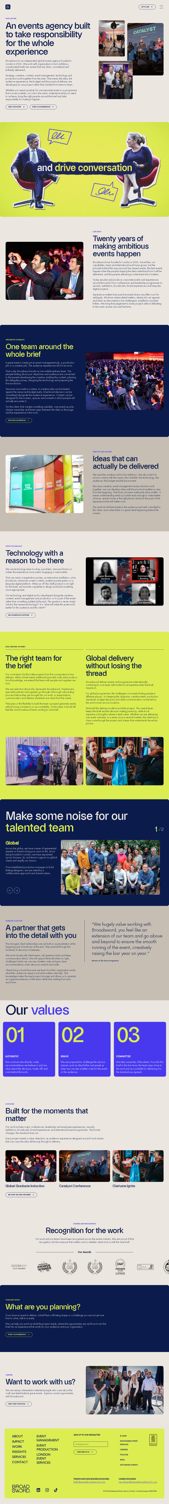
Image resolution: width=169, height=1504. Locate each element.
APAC (122, 1459)
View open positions (16, 1404)
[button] (10, 891)
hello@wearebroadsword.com (89, 1482)
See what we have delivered (19, 1194)
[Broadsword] (7, 7)
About (17, 1436)
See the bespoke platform (18, 615)
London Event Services (43, 1459)
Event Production (47, 1447)
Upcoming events (129, 1464)
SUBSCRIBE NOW (83, 1452)
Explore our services (17, 420)
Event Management (47, 1438)
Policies (124, 1454)
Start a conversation (41, 107)
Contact (20, 1462)
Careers (124, 1449)
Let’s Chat (145, 7)
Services (19, 1457)
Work (17, 1447)
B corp (123, 1435)
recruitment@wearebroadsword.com (138, 1482)
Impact (18, 1441)
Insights (19, 1452)
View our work (14, 107)
